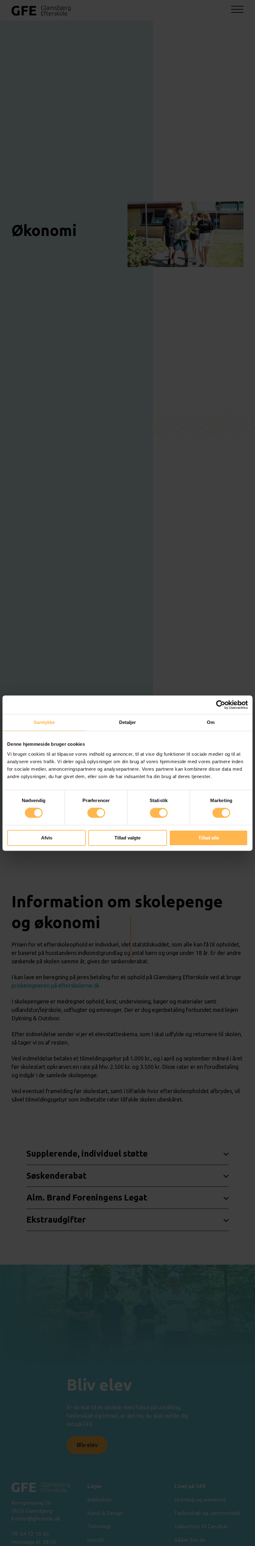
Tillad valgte (127, 837)
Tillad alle (208, 837)
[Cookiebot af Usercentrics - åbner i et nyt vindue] (220, 704)
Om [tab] (211, 722)
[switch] (96, 813)
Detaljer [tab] (127, 722)
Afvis (46, 837)
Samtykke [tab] (44, 722)
